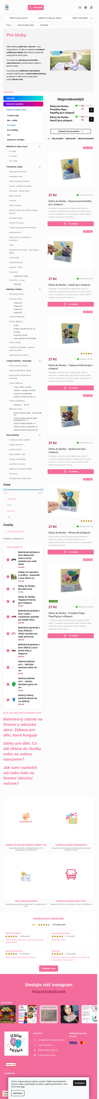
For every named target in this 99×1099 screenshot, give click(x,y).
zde (23, 1087)
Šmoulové (13, 272)
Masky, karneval (16, 445)
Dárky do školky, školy (50, 18)
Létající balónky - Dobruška (18, 361)
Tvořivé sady (13, 115)
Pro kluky (11, 125)
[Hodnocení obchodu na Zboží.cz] (11, 1064)
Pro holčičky (12, 130)
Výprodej (10, 98)
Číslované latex (15, 299)
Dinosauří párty (15, 218)
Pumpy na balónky (17, 459)
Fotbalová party (16, 262)
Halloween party (21, 276)
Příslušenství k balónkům (20, 478)
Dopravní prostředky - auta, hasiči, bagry (24, 251)
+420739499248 (45, 1045)
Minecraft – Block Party (19, 191)
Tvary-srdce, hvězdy (22, 387)
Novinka (10, 511)
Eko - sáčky (12, 120)
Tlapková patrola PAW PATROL (22, 228)
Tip (8, 517)
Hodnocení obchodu (48, 918)
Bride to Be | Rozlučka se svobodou (20, 238)
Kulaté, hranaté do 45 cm (24, 329)
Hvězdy (17, 332)
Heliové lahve (15, 342)
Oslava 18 (18, 303)
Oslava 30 (18, 306)
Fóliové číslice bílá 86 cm (24, 423)
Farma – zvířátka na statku (20, 186)
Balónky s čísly (15, 409)
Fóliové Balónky (16, 321)
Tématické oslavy (18, 18)
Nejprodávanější (86, 139)
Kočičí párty (14, 258)
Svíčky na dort (15, 449)
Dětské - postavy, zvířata (24, 390)
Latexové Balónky (17, 317)
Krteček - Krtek (15, 267)
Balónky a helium (14, 289)
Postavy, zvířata (20, 335)
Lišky (11, 245)
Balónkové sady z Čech (17, 146)
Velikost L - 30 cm (21, 405)
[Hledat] (79, 7)
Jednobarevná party (17, 172)
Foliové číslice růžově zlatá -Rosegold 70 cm (26, 419)
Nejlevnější (57, 139)
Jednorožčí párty (16, 223)
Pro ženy (13, 156)
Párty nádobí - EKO (17, 454)
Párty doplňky (80, 18)
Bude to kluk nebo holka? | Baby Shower (23, 211)
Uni (8, 135)
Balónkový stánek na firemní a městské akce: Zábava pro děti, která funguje (22, 727)
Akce (9, 505)
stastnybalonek (46, 1055)
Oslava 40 (18, 309)
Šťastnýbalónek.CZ (48, 1050)
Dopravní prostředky (23, 393)
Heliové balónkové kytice (20, 370)
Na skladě (11, 499)
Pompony (13, 474)
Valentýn (17, 284)
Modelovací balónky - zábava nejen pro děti (21, 348)
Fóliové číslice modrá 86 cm (26, 427)
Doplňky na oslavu (17, 464)
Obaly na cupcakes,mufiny (20, 469)
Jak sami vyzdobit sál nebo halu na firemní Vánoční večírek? (20, 775)
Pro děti (12, 151)
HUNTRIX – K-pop (17, 280)
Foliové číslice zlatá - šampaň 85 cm (28, 414)
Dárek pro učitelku (15, 140)
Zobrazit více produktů (68, 131)
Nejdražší (71, 139)
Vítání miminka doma (18, 366)
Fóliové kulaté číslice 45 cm (25, 430)
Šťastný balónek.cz (15, 531)
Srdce (16, 325)
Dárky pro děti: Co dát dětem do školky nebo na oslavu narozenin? (22, 751)
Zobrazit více (48, 968)
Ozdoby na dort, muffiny (19, 440)
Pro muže (13, 161)
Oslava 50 (18, 312)
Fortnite (12, 201)
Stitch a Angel (15, 205)
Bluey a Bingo (15, 196)
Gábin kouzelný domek (19, 181)
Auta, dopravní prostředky (25, 338)
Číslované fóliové (16, 294)
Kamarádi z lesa (15, 176)
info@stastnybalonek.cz (51, 1040)
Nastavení (17, 1093)
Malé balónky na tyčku (19, 355)
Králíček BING (15, 232)
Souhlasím (79, 1083)
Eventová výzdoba (14, 104)
